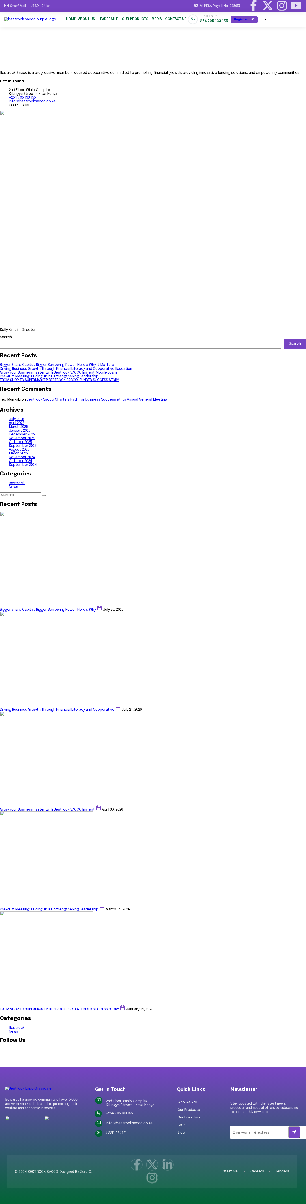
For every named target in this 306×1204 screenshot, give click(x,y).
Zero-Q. (86, 1172)
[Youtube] (296, 5)
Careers (257, 1171)
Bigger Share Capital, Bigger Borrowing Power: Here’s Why (48, 610)
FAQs (181, 1125)
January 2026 (19, 431)
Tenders (282, 1171)
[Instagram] (281, 5)
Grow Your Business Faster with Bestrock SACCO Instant (48, 809)
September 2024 (23, 465)
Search (6, 337)
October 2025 (20, 442)
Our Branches (189, 1117)
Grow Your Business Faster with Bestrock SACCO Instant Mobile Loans (59, 372)
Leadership (108, 19)
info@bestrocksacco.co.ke (32, 101)
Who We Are (187, 1102)
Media (157, 19)
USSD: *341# (40, 6)
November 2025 (22, 438)
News (13, 487)
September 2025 (23, 446)
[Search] (44, 495)
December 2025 (22, 434)
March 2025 (18, 453)
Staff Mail (231, 1171)
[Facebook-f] (253, 5)
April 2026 (16, 423)
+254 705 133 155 (22, 97)
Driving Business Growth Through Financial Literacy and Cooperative (57, 710)
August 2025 (19, 450)
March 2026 (18, 427)
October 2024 (20, 461)
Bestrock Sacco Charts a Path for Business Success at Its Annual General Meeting (97, 399)
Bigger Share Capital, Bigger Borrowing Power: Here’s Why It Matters (57, 365)
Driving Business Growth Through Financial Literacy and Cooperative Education (66, 369)
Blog (181, 1132)
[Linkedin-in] (168, 1165)
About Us (86, 19)
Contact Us (176, 19)
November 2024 (22, 457)
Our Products (135, 19)
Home (71, 19)
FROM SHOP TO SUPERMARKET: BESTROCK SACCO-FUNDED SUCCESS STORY (59, 380)
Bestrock (17, 483)
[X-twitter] (267, 5)
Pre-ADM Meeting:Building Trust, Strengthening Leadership (49, 376)
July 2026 (16, 419)
